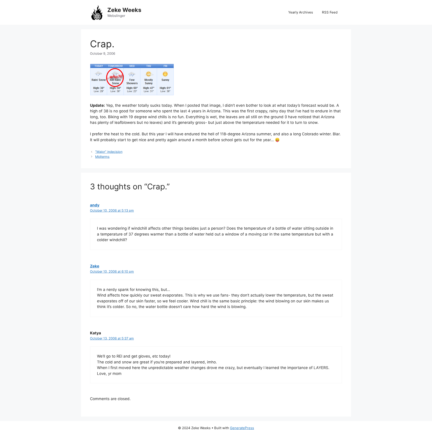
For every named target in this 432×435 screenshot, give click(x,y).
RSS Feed (330, 12)
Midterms (102, 157)
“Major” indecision (108, 152)
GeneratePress (242, 428)
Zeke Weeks (124, 10)
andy (94, 205)
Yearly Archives (300, 12)
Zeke (94, 266)
